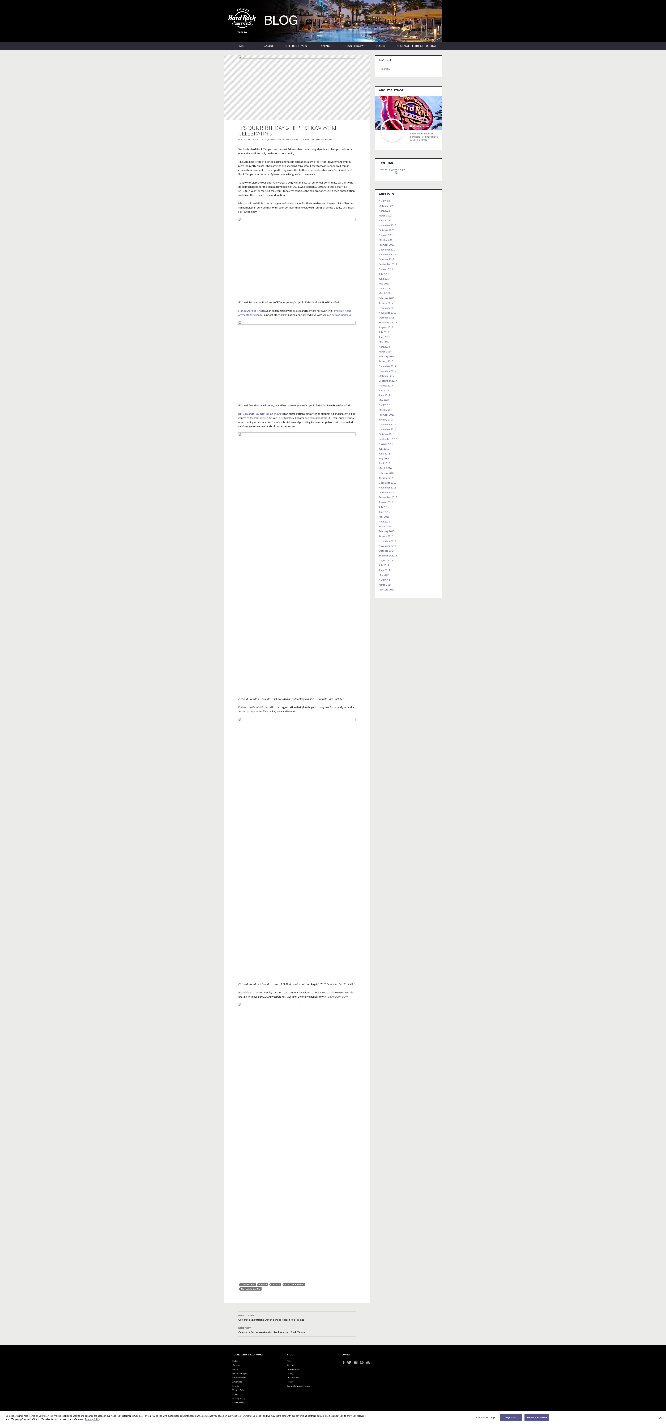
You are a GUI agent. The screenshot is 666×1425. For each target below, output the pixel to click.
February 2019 (386, 298)
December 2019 (387, 249)
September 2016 (388, 438)
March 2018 (385, 351)
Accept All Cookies (536, 1417)
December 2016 (387, 424)
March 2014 (385, 584)
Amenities (237, 1381)
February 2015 (386, 531)
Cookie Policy (238, 1402)
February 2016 (386, 472)
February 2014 (386, 589)
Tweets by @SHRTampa (392, 169)
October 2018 (386, 317)
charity (276, 1284)
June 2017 (384, 395)
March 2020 (385, 239)
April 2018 (384, 346)
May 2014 (384, 574)
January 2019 (386, 302)
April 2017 (384, 404)
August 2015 (386, 502)
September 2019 (388, 264)
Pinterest (363, 1362)
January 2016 (386, 477)
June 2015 (384, 511)
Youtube (369, 1362)
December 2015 (387, 482)
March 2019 (385, 293)
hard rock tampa (294, 1284)
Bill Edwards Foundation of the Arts (261, 413)
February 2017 (386, 414)
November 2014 (387, 545)
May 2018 (384, 341)
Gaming (236, 1365)
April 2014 (384, 579)
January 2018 (386, 361)
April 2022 (384, 210)
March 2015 (385, 526)
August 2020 (386, 234)
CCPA (235, 1394)
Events (235, 1386)
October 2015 (386, 492)
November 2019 (387, 254)
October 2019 (386, 259)
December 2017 (387, 366)
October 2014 (386, 550)
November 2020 (387, 225)
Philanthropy (353, 45)
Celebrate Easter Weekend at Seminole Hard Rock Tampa (271, 1330)
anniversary (247, 1284)
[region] (333, 1418)
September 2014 (388, 555)
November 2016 (387, 429)
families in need (341, 310)
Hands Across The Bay (252, 310)
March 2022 (385, 215)
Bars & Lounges (239, 1373)
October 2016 (386, 434)
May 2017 (384, 400)
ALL (241, 45)
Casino (269, 45)
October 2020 (386, 230)
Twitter (351, 1362)
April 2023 (384, 200)
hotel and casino (250, 1289)
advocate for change (250, 314)
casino (263, 1284)
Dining (325, 45)
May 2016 (384, 458)
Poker (380, 45)
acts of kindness (341, 314)
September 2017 (388, 380)
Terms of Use (238, 1390)
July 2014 (384, 565)
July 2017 (384, 390)
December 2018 (387, 307)
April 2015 (384, 521)
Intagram (357, 1362)
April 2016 (384, 463)
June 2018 (384, 336)
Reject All (510, 1417)
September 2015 (388, 497)
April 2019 (384, 288)
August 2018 (386, 327)
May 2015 (384, 516)
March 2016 (385, 468)
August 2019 (386, 268)
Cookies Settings (485, 1417)
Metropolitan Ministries (253, 203)
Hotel (235, 1361)
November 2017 (387, 370)
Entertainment (297, 45)
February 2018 (386, 356)
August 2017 (386, 385)
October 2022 (386, 205)
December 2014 (387, 540)
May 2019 (384, 283)
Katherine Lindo (290, 139)
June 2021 (384, 220)
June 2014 (384, 570)
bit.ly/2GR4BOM (338, 996)
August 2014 (386, 560)
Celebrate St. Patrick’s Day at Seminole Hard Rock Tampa (271, 1317)
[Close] (660, 1417)
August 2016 (386, 443)
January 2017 (386, 419)
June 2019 (384, 278)
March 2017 (385, 409)
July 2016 (384, 448)
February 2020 (386, 244)
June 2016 (384, 453)
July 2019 (384, 273)
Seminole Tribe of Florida (416, 45)
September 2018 (388, 322)
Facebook (345, 1362)
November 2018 (387, 312)
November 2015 (387, 487)
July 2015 (384, 506)
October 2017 (386, 375)
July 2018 (384, 332)
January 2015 (386, 536)
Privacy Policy (238, 1398)
